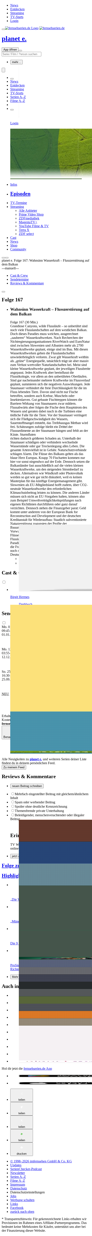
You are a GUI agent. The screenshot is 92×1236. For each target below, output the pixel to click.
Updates (15, 1165)
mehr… (16, 62)
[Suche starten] (3, 70)
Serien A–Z (18, 97)
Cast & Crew (19, 275)
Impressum (17, 1184)
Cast (13, 237)
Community (18, 249)
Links (14, 1204)
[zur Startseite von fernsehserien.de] (22, 28)
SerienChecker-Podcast (26, 1169)
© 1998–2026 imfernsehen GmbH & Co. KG (41, 1161)
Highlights (13, 875)
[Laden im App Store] (50, 1083)
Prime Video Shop (31, 214)
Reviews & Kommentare (27, 283)
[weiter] (7, 257)
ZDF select (26, 234)
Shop (13, 245)
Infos (13, 184)
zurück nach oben (22, 1211)
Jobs (13, 1196)
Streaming (17, 13)
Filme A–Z (17, 101)
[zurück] (3, 257)
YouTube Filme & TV (34, 226)
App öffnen (10, 49)
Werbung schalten (22, 1200)
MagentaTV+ (28, 222)
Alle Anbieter (28, 210)
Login (14, 21)
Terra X (24, 230)
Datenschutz (18, 1188)
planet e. (14, 38)
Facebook (17, 1208)
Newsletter (17, 1173)
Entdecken (17, 9)
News (14, 5)
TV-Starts (16, 17)
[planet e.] (46, 748)
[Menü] (20, 50)
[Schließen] (3, 291)
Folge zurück (16, 865)
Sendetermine (19, 279)
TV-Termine (18, 203)
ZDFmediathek (29, 218)
